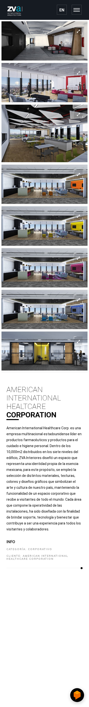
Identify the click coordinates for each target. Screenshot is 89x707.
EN (61, 10)
